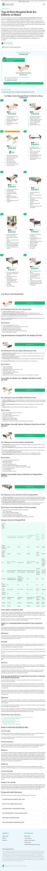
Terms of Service (28, 838)
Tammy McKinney (8, 42)
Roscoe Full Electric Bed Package (38, 536)
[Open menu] (43, 4)
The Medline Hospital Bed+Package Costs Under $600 (35, 148)
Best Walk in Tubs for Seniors (8, 722)
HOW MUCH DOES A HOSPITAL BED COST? (13, 799)
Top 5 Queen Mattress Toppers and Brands (11, 718)
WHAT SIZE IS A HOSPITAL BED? (10, 817)
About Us (4, 838)
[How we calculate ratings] (10, 112)
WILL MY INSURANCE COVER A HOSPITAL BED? (14, 813)
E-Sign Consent (27, 842)
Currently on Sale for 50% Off (36, 119)
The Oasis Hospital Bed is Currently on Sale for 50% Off (17, 77)
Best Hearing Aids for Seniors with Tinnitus (11, 721)
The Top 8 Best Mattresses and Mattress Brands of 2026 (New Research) (17, 717)
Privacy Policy (27, 836)
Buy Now (24, 83)
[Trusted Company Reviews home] (8, 4)
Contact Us (4, 840)
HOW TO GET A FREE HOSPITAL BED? (12, 804)
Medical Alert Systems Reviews (9, 720)
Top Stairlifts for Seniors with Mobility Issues (11, 724)
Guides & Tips (5, 836)
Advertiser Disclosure (5, 8)
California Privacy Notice (29, 840)
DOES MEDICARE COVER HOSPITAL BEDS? (13, 808)
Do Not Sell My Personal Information (32, 844)
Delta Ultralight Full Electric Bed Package (31, 537)
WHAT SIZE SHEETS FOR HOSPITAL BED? (13, 822)
